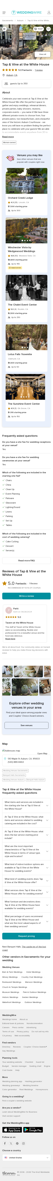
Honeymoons (42, 1089)
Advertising (31, 1027)
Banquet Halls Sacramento (14, 775)
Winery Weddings (10, 977)
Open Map (42, 753)
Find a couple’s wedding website (17, 1101)
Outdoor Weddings (33, 1002)
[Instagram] (23, 1143)
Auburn (20, 20)
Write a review (26, 596)
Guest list (40, 1062)
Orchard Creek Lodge (20, 197)
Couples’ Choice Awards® (35, 1047)
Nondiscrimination (35, 1023)
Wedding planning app (12, 1081)
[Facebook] (4, 1143)
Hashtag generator (33, 1081)
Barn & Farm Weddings (12, 972)
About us (24, 1019)
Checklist (29, 1062)
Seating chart (35, 1066)
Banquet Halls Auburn (35, 780)
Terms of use (8, 1031)
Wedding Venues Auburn (13, 780)
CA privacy (7, 1035)
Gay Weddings (8, 1051)
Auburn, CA (11, 75)
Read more (8, 136)
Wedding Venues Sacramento (15, 771)
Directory (6, 1047)
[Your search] (4, 29)
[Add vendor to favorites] (48, 29)
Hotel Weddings (33, 972)
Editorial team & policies (13, 1023)
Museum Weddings (10, 992)
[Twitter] (11, 1143)
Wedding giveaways (11, 1085)
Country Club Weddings (32, 977)
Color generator (9, 1089)
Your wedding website (12, 1062)
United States (15, 1157)
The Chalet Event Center (22, 304)
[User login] (49, 13)
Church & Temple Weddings (14, 987)
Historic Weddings (10, 997)
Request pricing (26, 936)
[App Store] (12, 1132)
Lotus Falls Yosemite (20, 354)
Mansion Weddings (33, 982)
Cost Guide (7, 1070)
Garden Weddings (30, 997)
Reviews (17, 1047)
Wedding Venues (11, 967)
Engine (47, 1066)
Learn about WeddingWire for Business (19, 1112)
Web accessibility (22, 1035)
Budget (5, 1066)
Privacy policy (23, 1031)
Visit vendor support (11, 1116)
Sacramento (8, 20)
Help (17, 1070)
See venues (27, 725)
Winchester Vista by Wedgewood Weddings (21, 249)
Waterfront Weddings (11, 1002)
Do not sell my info (40, 1031)
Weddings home (9, 1019)
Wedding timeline (30, 1085)
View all (42, 54)
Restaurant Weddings (11, 982)
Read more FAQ (26, 560)
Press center (18, 1027)
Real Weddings (26, 1089)
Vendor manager (19, 1066)
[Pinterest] (17, 1143)
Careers (5, 1027)
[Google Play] (33, 1132)
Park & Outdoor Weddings (34, 992)
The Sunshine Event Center (24, 403)
